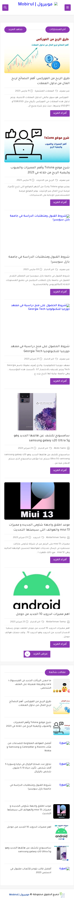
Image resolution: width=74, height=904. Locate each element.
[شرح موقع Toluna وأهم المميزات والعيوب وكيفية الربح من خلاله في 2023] (37, 143)
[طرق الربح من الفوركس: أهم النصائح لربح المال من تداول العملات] (37, 54)
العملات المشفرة (45, 91)
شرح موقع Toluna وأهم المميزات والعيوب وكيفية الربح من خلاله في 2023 (40, 170)
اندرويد (37, 537)
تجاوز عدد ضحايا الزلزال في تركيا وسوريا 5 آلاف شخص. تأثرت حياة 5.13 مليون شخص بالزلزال (28, 768)
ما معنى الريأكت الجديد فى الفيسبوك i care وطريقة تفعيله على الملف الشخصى (29, 685)
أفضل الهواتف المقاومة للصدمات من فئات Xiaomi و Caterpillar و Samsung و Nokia (29, 747)
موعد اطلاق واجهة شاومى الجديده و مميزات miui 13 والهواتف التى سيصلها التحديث (39, 528)
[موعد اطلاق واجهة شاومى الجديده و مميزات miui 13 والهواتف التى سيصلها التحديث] (37, 501)
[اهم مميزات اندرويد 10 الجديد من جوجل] (37, 590)
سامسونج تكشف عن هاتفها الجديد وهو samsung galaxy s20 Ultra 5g (42, 438)
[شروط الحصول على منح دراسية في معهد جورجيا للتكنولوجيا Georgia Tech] (37, 322)
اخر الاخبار (49, 269)
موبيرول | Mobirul (19, 894)
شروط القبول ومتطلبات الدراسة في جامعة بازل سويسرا (39, 260)
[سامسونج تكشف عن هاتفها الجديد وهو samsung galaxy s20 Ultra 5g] (37, 411)
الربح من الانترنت (45, 180)
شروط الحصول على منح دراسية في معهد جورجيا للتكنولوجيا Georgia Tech (40, 349)
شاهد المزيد (15, 29)
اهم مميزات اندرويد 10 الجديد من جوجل (43, 614)
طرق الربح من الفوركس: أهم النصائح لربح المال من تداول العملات (41, 81)
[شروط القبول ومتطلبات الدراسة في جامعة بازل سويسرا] (37, 233)
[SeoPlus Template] (62, 895)
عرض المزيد (40, 654)
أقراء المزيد (60, 113)
